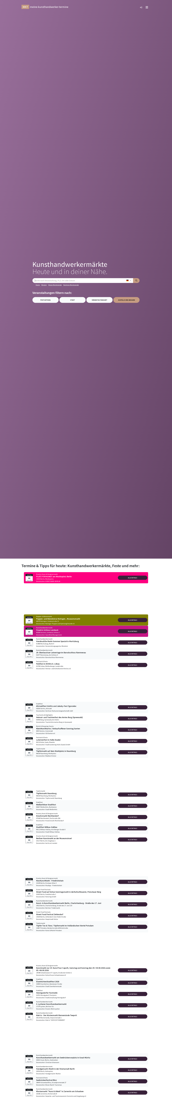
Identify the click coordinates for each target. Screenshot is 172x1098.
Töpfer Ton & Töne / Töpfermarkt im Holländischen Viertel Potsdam (65, 925)
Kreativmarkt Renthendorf (47, 816)
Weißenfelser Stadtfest (46, 804)
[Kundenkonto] (141, 7)
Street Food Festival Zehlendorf (49, 914)
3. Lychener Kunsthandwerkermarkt (51, 1004)
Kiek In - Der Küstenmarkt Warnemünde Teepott (56, 1015)
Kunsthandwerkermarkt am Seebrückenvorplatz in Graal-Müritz (63, 1057)
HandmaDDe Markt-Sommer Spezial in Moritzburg (57, 641)
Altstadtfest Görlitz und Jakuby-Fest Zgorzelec (56, 706)
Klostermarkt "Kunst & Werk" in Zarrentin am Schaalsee (60, 1091)
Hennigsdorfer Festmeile (46, 993)
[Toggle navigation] (146, 7)
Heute (38, 285)
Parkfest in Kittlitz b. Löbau (48, 664)
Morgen (44, 285)
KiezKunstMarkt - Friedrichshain (50, 880)
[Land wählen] (128, 280)
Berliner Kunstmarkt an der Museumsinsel (54, 838)
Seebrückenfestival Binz (46, 1080)
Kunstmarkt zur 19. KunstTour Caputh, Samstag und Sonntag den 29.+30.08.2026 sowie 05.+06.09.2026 (73, 969)
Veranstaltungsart (99, 300)
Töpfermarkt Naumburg (46, 793)
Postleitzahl (45, 300)
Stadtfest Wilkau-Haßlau (46, 827)
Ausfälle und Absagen (126, 300)
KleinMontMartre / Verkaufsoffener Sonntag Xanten (58, 728)
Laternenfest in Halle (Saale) (48, 740)
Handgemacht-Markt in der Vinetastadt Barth (55, 1069)
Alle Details (132, 578)
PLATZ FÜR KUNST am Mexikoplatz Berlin (54, 576)
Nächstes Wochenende (71, 285)
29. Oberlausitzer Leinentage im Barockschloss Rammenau (61, 652)
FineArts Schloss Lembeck (47, 630)
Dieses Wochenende (55, 285)
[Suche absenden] (136, 280)
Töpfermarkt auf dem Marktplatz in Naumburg (56, 751)
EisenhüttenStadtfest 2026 (47, 981)
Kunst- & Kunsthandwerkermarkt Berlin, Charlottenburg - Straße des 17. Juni (68, 903)
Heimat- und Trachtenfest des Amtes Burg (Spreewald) (59, 717)
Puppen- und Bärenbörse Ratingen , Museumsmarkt (58, 619)
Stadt (72, 300)
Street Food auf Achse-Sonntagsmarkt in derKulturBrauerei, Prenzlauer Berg (68, 892)
